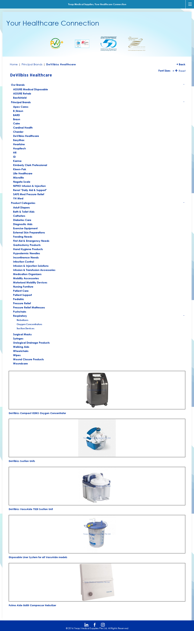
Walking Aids (21, 346)
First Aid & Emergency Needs (31, 240)
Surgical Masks (22, 334)
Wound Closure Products (28, 359)
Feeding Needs (22, 236)
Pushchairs (19, 311)
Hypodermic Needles (26, 253)
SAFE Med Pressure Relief (28, 194)
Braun (16, 119)
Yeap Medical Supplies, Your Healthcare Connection (97, 4)
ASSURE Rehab (22, 93)
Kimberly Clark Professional (30, 165)
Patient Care (21, 290)
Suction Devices (25, 328)
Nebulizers (22, 319)
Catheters (19, 215)
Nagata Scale (21, 181)
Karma (17, 160)
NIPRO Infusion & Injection (29, 185)
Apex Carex (20, 106)
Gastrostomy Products (27, 244)
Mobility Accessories (26, 278)
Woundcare (20, 363)
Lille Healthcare (22, 173)
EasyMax (18, 140)
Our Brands (98, 85)
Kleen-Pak (19, 169)
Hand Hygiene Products (28, 249)
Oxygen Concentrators (29, 324)
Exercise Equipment (25, 228)
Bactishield (20, 97)
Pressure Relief (22, 303)
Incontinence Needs (26, 257)
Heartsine (19, 144)
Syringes (18, 338)
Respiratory (99, 316)
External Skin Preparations (29, 232)
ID (14, 156)
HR (14, 152)
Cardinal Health (23, 127)
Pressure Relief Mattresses (29, 307)
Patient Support (22, 294)
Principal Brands (98, 103)
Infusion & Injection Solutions (30, 265)
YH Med (18, 198)
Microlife (18, 177)
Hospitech (19, 148)
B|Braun (18, 110)
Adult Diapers (21, 207)
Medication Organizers (27, 274)
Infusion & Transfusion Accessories (34, 269)
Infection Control (23, 261)
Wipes (17, 355)
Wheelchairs (20, 351)
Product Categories (98, 203)
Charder (18, 131)
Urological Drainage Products (31, 342)
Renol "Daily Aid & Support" (30, 190)
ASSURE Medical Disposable (30, 89)
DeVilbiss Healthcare (26, 135)
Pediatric (18, 299)
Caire (16, 123)
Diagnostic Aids (22, 224)
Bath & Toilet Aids (23, 211)
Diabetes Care (22, 220)
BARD (16, 115)
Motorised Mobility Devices (30, 282)
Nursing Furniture (23, 286)
